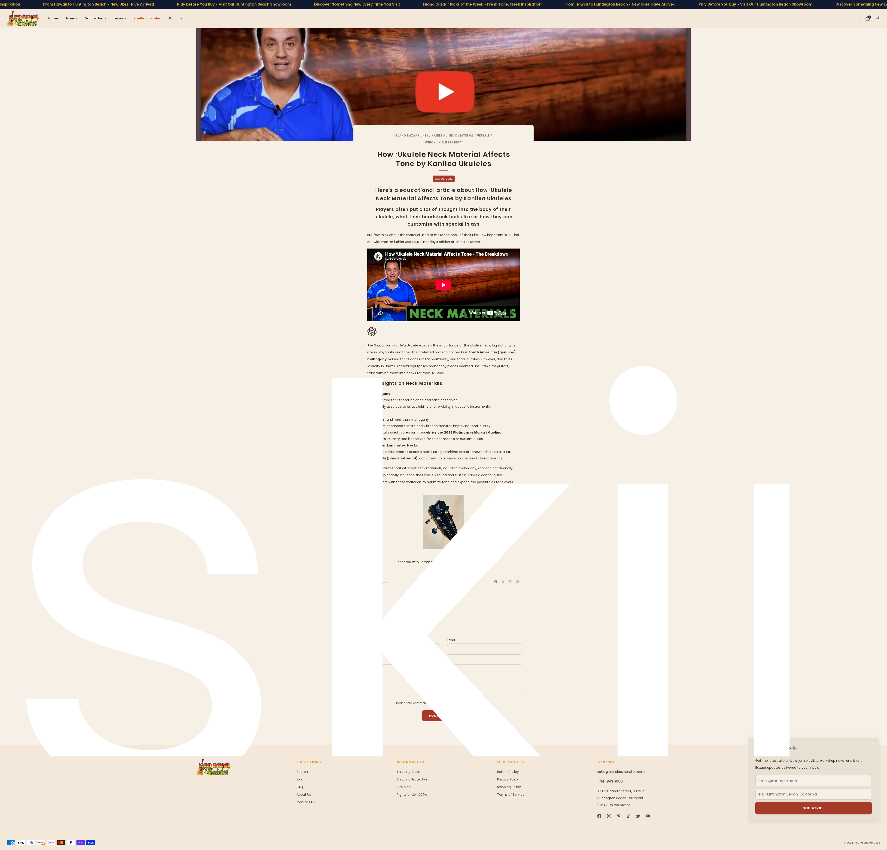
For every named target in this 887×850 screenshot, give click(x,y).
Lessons (120, 18)
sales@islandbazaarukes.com (621, 771)
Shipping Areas (408, 771)
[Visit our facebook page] (599, 816)
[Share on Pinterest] (510, 582)
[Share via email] (518, 582)
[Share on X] (503, 582)
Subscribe (814, 808)
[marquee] (443, 4)
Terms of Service (511, 794)
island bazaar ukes (411, 135)
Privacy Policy (508, 779)
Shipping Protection (412, 779)
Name (370, 640)
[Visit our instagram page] (609, 816)
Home (53, 18)
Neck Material (461, 135)
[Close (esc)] (872, 744)
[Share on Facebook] (496, 582)
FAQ (300, 787)
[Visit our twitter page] (638, 816)
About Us (175, 18)
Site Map (404, 787)
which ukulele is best (443, 142)
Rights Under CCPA (412, 794)
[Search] (857, 18)
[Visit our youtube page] (648, 816)
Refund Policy (508, 771)
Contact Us (306, 802)
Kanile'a (438, 135)
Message (372, 661)
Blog (300, 779)
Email (451, 640)
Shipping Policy (509, 787)
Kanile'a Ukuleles (147, 18)
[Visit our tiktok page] (628, 816)
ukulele (483, 135)
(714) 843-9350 (610, 781)
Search (302, 771)
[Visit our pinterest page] (618, 816)
